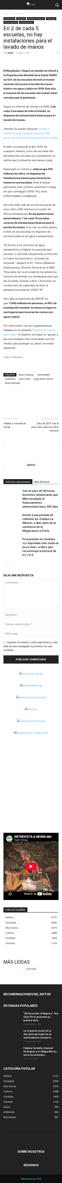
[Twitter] (14, 60)
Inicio (5, 13)
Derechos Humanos (36, 18)
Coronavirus (18, 13)
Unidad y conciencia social (14, 425)
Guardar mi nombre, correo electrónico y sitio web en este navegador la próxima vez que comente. (30, 646)
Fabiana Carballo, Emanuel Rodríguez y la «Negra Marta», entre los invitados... (40, 1051)
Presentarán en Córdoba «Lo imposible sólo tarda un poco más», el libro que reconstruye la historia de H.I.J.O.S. (40, 547)
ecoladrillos (10, 378)
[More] (30, 60)
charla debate (43, 374)
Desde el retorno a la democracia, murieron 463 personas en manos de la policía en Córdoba (30, 133)
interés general (10, 22)
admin (10, 52)
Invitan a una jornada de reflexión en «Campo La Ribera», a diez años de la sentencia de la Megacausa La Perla (39, 522)
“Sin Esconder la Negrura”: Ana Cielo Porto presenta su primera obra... (40, 1017)
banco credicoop (26, 374)
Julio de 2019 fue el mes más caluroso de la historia (45, 427)
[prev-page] (5, 563)
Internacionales (26, 22)
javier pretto (24, 378)
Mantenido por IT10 (31, 1178)
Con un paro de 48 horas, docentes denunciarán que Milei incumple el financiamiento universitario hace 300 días (40, 498)
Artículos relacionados (18, 482)
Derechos (21, 18)
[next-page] (11, 563)
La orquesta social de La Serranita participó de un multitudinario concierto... (38, 1034)
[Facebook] (6, 60)
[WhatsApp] (22, 60)
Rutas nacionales (12, 383)
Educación (51, 18)
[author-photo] (31, 460)
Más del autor (42, 482)
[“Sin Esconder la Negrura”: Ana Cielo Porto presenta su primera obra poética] (12, 1018)
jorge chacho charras (43, 378)
